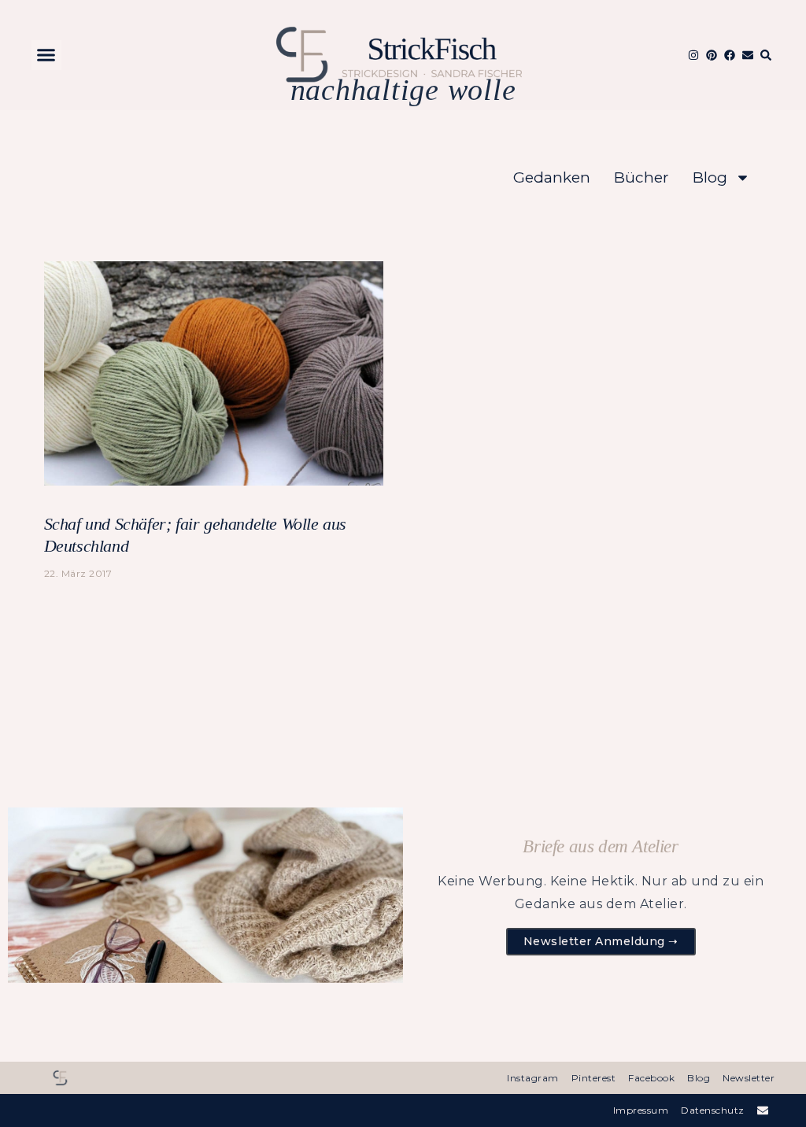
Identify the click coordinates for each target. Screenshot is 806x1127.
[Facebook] (729, 55)
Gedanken (551, 177)
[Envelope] (747, 55)
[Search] (766, 55)
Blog (710, 177)
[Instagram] (693, 55)
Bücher (641, 177)
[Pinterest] (711, 55)
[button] (46, 55)
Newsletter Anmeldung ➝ (600, 941)
